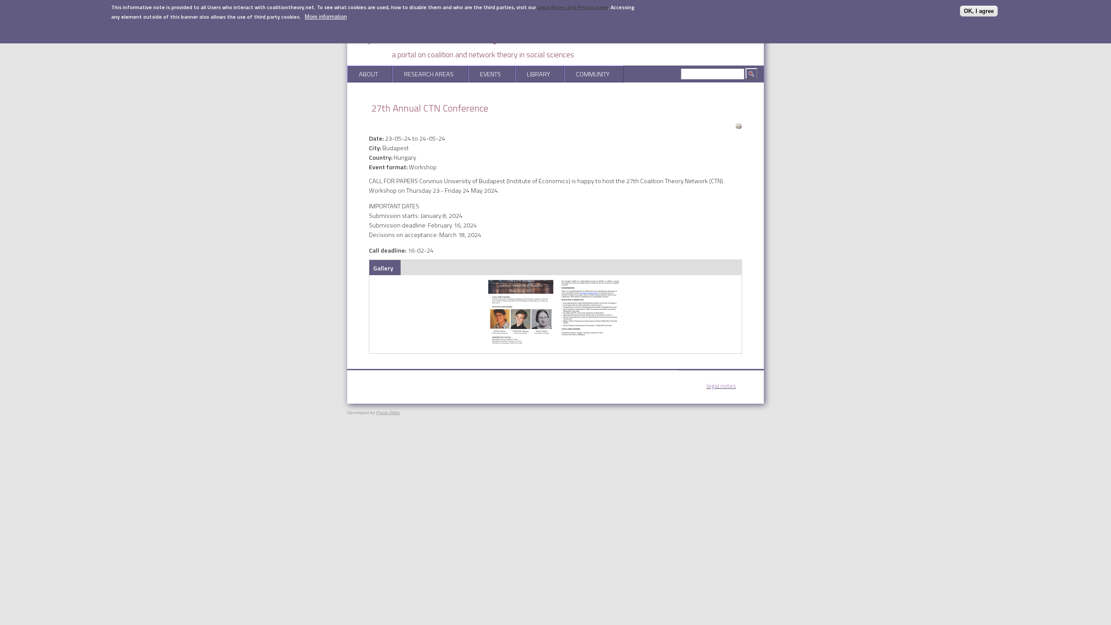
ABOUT (362, 74)
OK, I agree (979, 11)
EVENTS (484, 74)
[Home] (455, 44)
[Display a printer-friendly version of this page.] (738, 125)
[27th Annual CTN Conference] (520, 343)
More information (326, 16)
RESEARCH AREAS (423, 74)
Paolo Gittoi (388, 412)
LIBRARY (532, 74)
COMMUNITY (586, 74)
